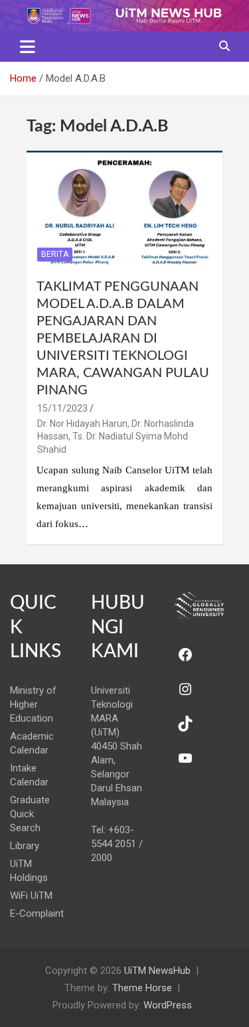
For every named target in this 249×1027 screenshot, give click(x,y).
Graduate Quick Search (30, 814)
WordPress (167, 1005)
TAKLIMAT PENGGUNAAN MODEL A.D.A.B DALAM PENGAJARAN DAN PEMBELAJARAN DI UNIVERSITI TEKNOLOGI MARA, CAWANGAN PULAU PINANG (123, 338)
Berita (54, 254)
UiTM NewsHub (157, 971)
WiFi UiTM (31, 896)
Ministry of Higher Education (33, 704)
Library (24, 846)
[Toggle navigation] (27, 46)
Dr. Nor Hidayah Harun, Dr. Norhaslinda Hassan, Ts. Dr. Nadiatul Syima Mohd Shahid (115, 436)
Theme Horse (142, 988)
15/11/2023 (62, 408)
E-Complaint (37, 913)
